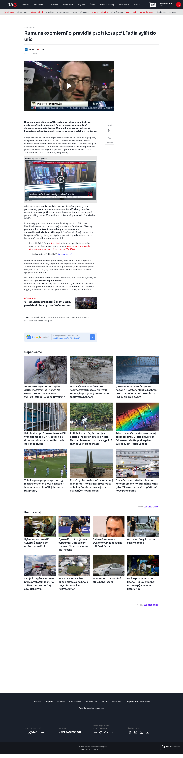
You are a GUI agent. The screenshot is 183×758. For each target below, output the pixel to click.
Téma (74, 12)
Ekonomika (68, 4)
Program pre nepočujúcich (138, 702)
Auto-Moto (124, 4)
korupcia (48, 321)
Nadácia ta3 (91, 702)
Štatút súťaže (75, 702)
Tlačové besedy (107, 4)
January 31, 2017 (65, 254)
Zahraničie (53, 4)
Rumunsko (70, 317)
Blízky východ (37, 12)
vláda (40, 321)
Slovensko (38, 4)
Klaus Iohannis (82, 317)
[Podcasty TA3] (152, 4)
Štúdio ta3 (161, 12)
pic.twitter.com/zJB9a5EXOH (61, 249)
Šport (92, 4)
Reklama (61, 702)
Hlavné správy (117, 12)
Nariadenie (60, 317)
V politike (50, 12)
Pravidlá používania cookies (91, 708)
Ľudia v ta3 (117, 702)
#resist (87, 246)
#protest (55, 243)
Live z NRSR (22, 12)
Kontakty (104, 702)
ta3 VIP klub (131, 12)
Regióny (81, 4)
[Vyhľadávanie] (178, 4)
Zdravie (137, 4)
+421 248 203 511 (70, 732)
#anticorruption (75, 246)
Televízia (37, 702)
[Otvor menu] (4, 4)
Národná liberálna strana (42, 317)
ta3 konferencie (146, 12)
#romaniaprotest (38, 249)
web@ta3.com (103, 732)
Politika (25, 4)
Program (49, 702)
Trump (95, 12)
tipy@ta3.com (34, 732)
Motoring (172, 12)
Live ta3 (10, 12)
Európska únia (30, 321)
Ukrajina (104, 12)
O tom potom (63, 12)
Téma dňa (84, 12)
